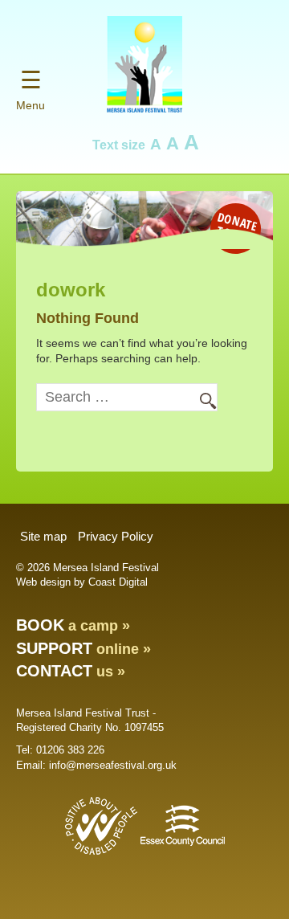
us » (70, 672)
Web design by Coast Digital (82, 582)
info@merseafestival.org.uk (113, 765)
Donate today (237, 227)
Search (201, 398)
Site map (43, 536)
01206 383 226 (70, 750)
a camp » (73, 626)
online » (83, 649)
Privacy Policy (115, 536)
